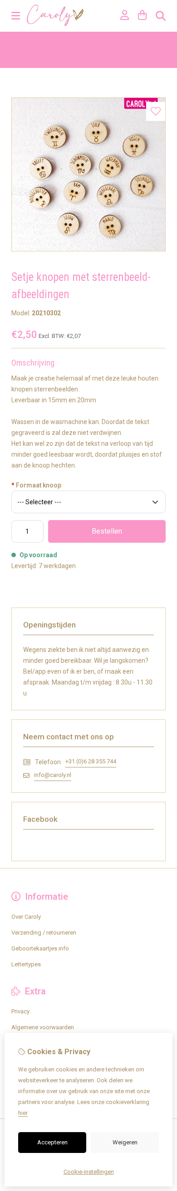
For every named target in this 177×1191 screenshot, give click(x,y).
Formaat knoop (36, 485)
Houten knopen (54, 44)
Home (19, 44)
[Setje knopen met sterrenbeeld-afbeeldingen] (88, 249)
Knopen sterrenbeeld (107, 44)
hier (23, 1112)
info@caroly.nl (52, 774)
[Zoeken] (161, 16)
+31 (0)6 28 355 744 (90, 761)
